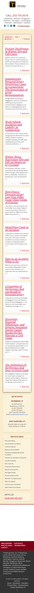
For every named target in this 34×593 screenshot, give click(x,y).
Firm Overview (6, 543)
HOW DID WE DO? (13, 498)
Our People (18, 543)
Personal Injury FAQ (11, 476)
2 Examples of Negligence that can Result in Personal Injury (14, 290)
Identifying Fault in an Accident (17, 228)
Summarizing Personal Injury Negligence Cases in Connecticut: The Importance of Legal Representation (16, 87)
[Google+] (17, 590)
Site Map (25, 583)
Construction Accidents (13, 484)
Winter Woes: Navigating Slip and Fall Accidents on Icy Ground (17, 161)
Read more (25, 70)
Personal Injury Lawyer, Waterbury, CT (19, 586)
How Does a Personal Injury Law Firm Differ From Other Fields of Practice (16, 197)
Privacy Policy (12, 585)
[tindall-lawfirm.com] (17, 4)
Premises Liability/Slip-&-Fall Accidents (14, 454)
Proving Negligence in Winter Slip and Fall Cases (17, 51)
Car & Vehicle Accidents (13, 444)
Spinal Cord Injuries (11, 470)
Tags (16, 37)
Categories (8, 37)
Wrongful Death (10, 473)
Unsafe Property (10, 461)
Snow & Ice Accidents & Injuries (15, 458)
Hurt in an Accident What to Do (17, 260)
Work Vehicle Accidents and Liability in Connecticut (13, 126)
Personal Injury (10, 441)
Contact (4, 548)
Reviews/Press (20, 545)
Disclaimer (16, 583)
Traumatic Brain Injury (12, 467)
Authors (9, 39)
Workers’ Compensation (13, 478)
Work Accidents (10, 481)
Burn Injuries (9, 464)
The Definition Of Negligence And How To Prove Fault (17, 367)
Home (9, 583)
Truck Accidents (10, 447)
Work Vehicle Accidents (13, 487)
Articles (9, 495)
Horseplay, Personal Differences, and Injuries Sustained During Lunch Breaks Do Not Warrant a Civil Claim (16, 328)
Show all (27, 39)
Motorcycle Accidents (12, 450)
